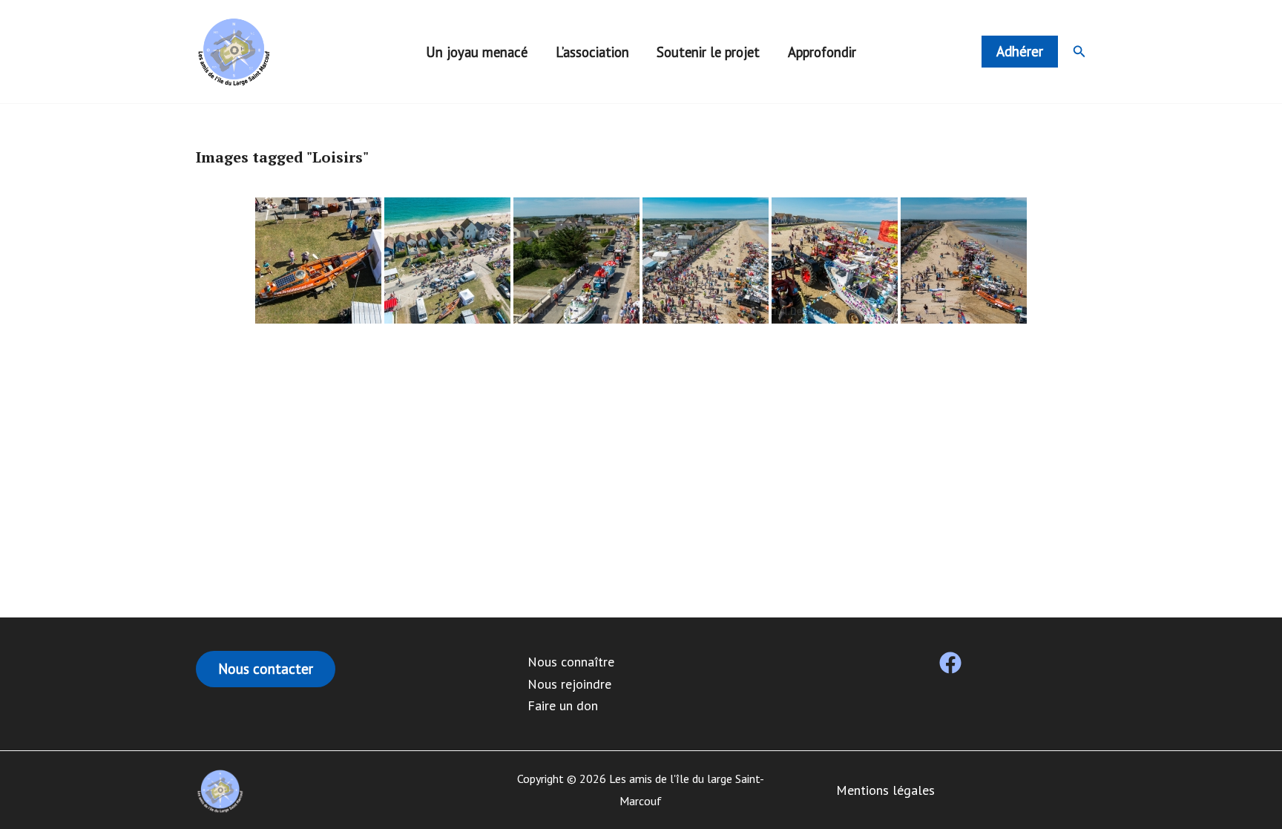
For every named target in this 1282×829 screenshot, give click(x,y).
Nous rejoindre (569, 683)
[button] (1020, 52)
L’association (592, 52)
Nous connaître (570, 661)
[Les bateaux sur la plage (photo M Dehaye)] (835, 260)
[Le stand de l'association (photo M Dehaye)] (447, 260)
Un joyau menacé (476, 52)
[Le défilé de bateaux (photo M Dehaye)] (576, 260)
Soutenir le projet (708, 52)
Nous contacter (265, 669)
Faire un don (562, 705)
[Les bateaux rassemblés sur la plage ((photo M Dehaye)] (705, 260)
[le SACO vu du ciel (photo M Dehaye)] (318, 260)
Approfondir (822, 52)
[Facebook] (950, 663)
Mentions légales (885, 790)
